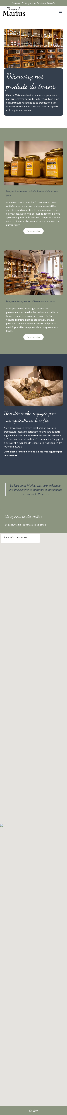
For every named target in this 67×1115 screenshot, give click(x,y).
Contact (33, 1110)
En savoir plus (33, 231)
